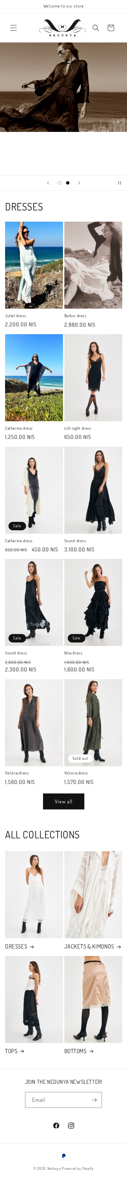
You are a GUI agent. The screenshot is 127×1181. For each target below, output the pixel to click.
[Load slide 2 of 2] (68, 183)
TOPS (11, 1051)
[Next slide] (79, 182)
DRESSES (16, 946)
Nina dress (73, 652)
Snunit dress (75, 540)
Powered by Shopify (78, 1168)
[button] (13, 27)
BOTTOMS (75, 1051)
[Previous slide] (48, 182)
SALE (63, 153)
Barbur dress (75, 315)
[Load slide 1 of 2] (60, 183)
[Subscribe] (94, 1100)
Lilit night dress (77, 428)
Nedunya (54, 1168)
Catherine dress (19, 428)
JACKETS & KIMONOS (89, 946)
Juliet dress (15, 315)
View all (63, 801)
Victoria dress (17, 772)
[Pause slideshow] (119, 182)
